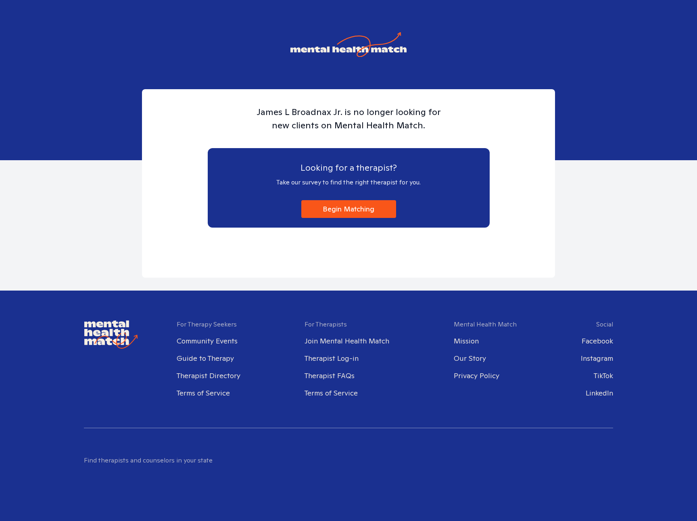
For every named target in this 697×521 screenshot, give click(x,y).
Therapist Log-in (332, 358)
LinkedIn (599, 393)
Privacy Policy (476, 375)
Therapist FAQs (330, 375)
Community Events (207, 340)
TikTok (603, 375)
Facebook (597, 340)
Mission (466, 340)
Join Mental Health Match (347, 340)
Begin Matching (348, 208)
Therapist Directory (208, 375)
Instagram (597, 358)
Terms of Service (203, 393)
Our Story (470, 358)
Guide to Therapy (205, 358)
